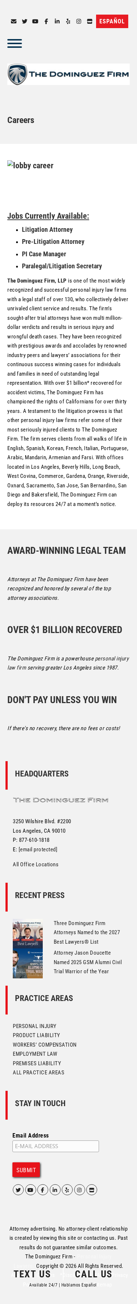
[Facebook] (46, 21)
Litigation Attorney (47, 229)
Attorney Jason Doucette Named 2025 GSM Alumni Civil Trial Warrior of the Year (88, 962)
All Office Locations (35, 864)
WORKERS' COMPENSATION (45, 1045)
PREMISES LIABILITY (37, 1063)
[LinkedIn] (57, 21)
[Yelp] (68, 21)
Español (112, 21)
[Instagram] (79, 21)
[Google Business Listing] (91, 1189)
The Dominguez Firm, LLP (37, 280)
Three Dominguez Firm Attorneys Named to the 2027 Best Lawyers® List (87, 932)
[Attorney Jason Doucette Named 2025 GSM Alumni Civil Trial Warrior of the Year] (28, 963)
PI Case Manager (44, 254)
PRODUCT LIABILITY (36, 1035)
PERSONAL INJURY (35, 1026)
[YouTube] (35, 21)
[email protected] (38, 849)
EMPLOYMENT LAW (35, 1054)
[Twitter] (24, 21)
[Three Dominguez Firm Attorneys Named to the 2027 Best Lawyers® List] (28, 933)
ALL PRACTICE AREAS (38, 1072)
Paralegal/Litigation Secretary (62, 266)
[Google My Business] (90, 21)
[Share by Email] (14, 21)
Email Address (30, 1135)
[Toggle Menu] (14, 43)
